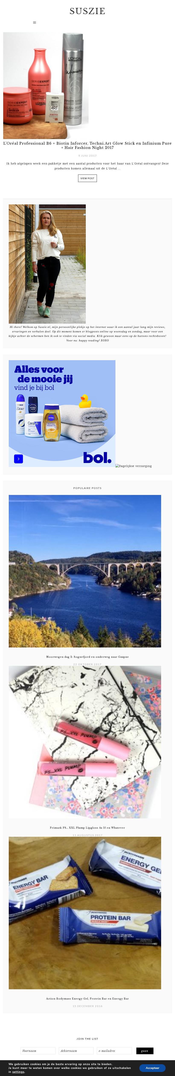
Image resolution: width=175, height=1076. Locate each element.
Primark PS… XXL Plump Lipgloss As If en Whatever (87, 827)
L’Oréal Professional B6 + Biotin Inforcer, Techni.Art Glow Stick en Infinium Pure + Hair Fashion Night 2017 (87, 145)
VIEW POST (87, 178)
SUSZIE (88, 11)
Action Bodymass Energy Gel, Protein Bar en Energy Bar (87, 998)
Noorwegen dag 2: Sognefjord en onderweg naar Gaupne (87, 656)
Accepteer (152, 1068)
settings (18, 1072)
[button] (88, 24)
